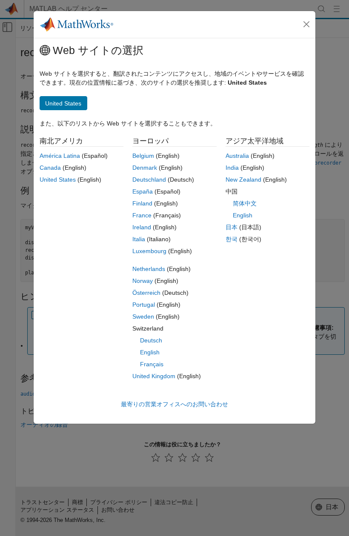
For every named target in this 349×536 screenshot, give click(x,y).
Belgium (143, 155)
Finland (142, 203)
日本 (231, 227)
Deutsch (151, 340)
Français (151, 364)
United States (58, 179)
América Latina (60, 155)
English (150, 352)
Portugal (143, 304)
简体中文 (245, 203)
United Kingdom (153, 376)
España (142, 191)
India (232, 167)
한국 (231, 239)
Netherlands (148, 268)
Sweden (143, 316)
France (142, 215)
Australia (237, 155)
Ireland (141, 227)
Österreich (146, 292)
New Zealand (243, 179)
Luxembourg (149, 251)
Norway (142, 280)
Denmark (144, 167)
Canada (50, 167)
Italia (138, 239)
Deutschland (149, 179)
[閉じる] (306, 24)
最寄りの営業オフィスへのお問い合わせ (174, 404)
